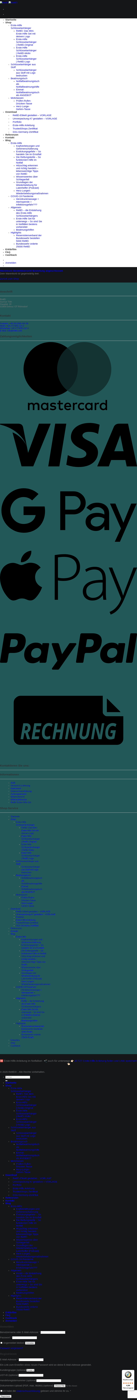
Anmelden (30, 1343)
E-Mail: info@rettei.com (11, 331)
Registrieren (5, 1396)
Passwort (6, 1337)
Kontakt (9, 137)
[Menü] (132, 1371)
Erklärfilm (10, 249)
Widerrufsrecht (17, 797)
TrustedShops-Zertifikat (25, 128)
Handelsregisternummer (18, 1380)
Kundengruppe (13, 1370)
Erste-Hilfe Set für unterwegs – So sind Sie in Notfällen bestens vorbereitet (29, 222)
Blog (8, 140)
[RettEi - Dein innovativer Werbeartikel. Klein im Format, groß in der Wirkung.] (8, 2)
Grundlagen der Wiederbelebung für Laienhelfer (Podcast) (27, 185)
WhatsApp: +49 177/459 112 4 (14, 328)
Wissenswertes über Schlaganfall (27, 178)
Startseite (10, 19)
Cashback (11, 255)
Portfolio (17, 122)
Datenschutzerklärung (21, 791)
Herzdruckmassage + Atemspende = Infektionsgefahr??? (27, 202)
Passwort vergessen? (11, 1348)
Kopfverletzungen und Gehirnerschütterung (27, 147)
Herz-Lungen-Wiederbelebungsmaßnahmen (32, 192)
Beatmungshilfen (25, 229)
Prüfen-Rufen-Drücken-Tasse (24, 102)
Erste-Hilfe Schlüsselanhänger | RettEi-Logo (26, 59)
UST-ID (9, 1375)
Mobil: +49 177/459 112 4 (12, 326)
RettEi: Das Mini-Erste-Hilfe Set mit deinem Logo (25, 34)
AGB (13, 783)
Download (11, 112)
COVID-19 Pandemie (22, 196)
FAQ (7, 252)
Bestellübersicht (23, 270)
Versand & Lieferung (20, 785)
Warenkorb (6, 270)
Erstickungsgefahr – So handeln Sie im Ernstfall (28, 153)
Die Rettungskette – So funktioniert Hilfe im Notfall (28, 160)
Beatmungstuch (19, 78)
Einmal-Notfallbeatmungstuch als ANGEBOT (27, 92)
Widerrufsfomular (19, 799)
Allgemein (16, 207)
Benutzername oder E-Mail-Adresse (20, 1332)
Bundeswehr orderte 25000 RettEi (27, 245)
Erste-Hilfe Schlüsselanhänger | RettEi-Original (26, 42)
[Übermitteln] (6, 1080)
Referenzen (11, 134)
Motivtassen (17, 98)
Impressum (16, 788)
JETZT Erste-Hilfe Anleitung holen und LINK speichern (106, 1060)
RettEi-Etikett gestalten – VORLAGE (32, 115)
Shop (8, 22)
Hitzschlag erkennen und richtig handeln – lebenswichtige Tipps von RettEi (27, 169)
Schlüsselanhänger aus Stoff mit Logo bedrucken (26, 73)
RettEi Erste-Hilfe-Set (21, 802)
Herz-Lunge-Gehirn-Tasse (23, 108)
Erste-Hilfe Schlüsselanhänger (21, 26)
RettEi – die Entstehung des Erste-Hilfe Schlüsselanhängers (28, 213)
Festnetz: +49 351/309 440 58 (14, 323)
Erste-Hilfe (16, 143)
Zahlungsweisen (18, 794)
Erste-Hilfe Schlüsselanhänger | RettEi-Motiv (26, 50)
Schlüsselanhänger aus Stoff (27, 862)
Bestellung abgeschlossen (48, 270)
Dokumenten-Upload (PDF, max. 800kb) (26, 1385)
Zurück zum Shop (9, 278)
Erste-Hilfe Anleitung (24, 125)
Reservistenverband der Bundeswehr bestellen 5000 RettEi (29, 238)
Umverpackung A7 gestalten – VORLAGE (35, 118)
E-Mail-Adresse (9, 1359)
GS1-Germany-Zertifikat (25, 132)
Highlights (16, 232)
